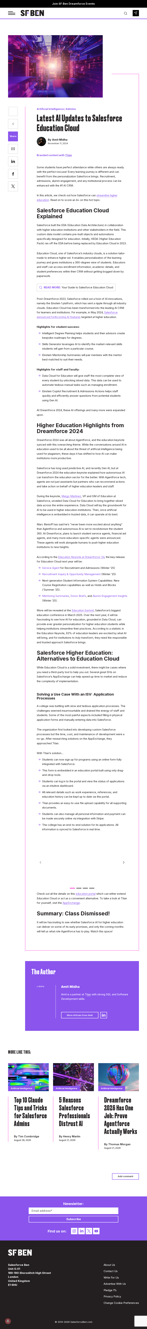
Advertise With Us (115, 1283)
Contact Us (111, 1271)
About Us (109, 1265)
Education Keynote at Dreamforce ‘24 (81, 557)
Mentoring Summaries (55, 596)
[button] (124, 862)
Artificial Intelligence (50, 108)
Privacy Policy (112, 1296)
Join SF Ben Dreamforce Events (73, 3)
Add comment (125, 1176)
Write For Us (111, 1277)
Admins (71, 108)
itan (89, 994)
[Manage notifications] (8, 1321)
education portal (86, 893)
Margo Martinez (71, 496)
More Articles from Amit (80, 1015)
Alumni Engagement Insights (109, 596)
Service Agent (51, 568)
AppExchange (71, 902)
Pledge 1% (110, 1290)
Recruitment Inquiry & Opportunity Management (71, 574)
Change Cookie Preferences (121, 1303)
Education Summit (83, 610)
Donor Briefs (78, 596)
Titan (68, 155)
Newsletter (136, 13)
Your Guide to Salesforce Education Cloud (78, 287)
